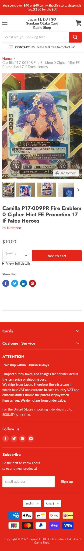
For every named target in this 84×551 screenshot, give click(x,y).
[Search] (75, 37)
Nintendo (14, 228)
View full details (18, 263)
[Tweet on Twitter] (14, 283)
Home (7, 59)
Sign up (67, 481)
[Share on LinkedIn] (23, 283)
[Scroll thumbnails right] (77, 189)
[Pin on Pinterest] (32, 283)
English (29, 503)
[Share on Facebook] (5, 283)
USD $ (50, 503)
